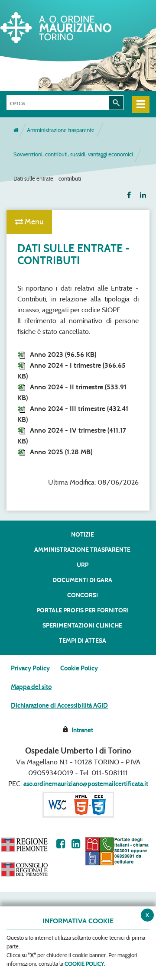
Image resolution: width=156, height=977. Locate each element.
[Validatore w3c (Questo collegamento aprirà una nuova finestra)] (78, 804)
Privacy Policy (30, 668)
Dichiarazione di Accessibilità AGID (59, 705)
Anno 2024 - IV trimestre (71, 435)
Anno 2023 (63, 354)
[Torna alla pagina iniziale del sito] (16, 130)
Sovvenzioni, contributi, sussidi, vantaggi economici (73, 154)
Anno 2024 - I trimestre (71, 370)
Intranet (82, 730)
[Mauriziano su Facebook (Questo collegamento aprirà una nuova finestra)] (60, 844)
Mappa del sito (31, 687)
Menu (33, 221)
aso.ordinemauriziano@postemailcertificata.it (85, 784)
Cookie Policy (79, 668)
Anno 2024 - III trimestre (72, 414)
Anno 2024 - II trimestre (72, 392)
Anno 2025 (61, 452)
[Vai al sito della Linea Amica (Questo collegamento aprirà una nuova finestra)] (117, 851)
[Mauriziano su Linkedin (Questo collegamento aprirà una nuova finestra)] (76, 844)
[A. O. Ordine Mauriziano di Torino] (71, 26)
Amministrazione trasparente (60, 130)
